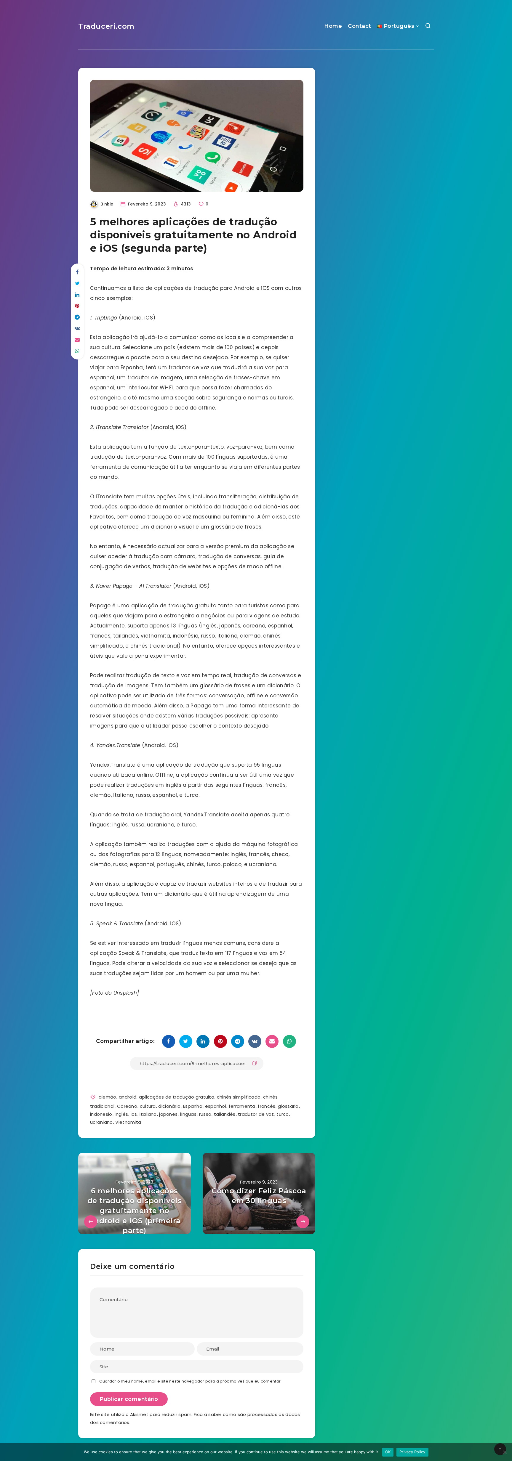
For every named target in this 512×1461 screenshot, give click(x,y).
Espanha (192, 1106)
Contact (359, 26)
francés (266, 1106)
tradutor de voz (256, 1114)
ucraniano (101, 1122)
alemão (107, 1097)
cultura (148, 1106)
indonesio (101, 1114)
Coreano (127, 1106)
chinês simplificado (239, 1097)
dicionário (169, 1106)
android (127, 1097)
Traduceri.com (106, 26)
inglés (121, 1114)
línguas (188, 1114)
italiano (148, 1114)
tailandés (225, 1114)
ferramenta (242, 1106)
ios (134, 1114)
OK (388, 1451)
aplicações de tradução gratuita (176, 1097)
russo (205, 1114)
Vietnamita (128, 1122)
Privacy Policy (412, 1451)
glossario (288, 1106)
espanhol (215, 1106)
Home (333, 26)
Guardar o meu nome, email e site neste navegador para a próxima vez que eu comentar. (190, 1381)
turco (282, 1114)
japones (168, 1114)
